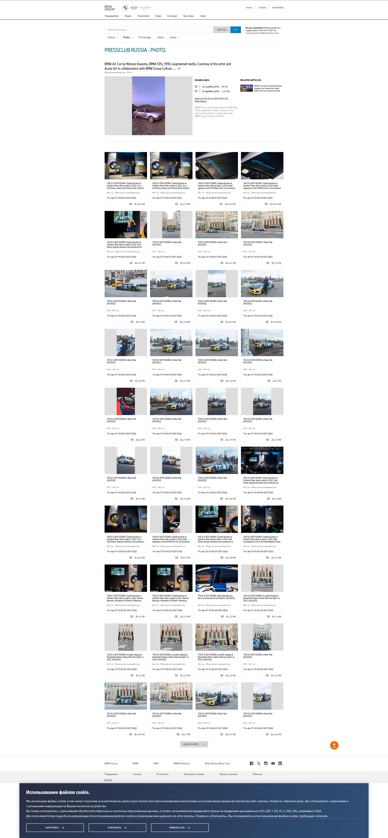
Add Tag (221, 29)
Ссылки (137, 774)
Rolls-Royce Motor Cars (217, 763)
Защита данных (228, 774)
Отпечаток (162, 774)
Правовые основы (194, 774)
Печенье (257, 774)
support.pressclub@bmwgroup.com (262, 33)
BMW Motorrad (182, 763)
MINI (156, 763)
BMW (135, 763)
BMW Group (111, 763)
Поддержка (111, 774)
